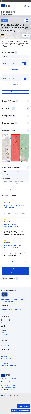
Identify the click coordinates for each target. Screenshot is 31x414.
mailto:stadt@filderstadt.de (21, 185)
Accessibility (4, 334)
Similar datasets (15, 273)
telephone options (11, 387)
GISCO (27, 161)
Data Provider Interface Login (8, 365)
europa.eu (13, 378)
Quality (14, 268)
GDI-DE (7, 35)
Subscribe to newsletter (7, 311)
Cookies (3, 332)
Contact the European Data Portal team (11, 309)
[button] (25, 1)
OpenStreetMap (17, 161)
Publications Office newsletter (8, 345)
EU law (3, 353)
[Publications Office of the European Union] (15, 295)
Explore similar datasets (19, 262)
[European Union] (15, 375)
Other (4, 322)
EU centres (15, 391)
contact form (12, 389)
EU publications (5, 363)
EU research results (6, 358)
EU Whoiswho (5, 361)
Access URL (16, 69)
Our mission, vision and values (9, 343)
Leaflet (10, 161)
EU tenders (4, 356)
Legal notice (4, 330)
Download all (14, 92)
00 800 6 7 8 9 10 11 (10, 386)
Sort (4, 56)
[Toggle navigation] (28, 13)
